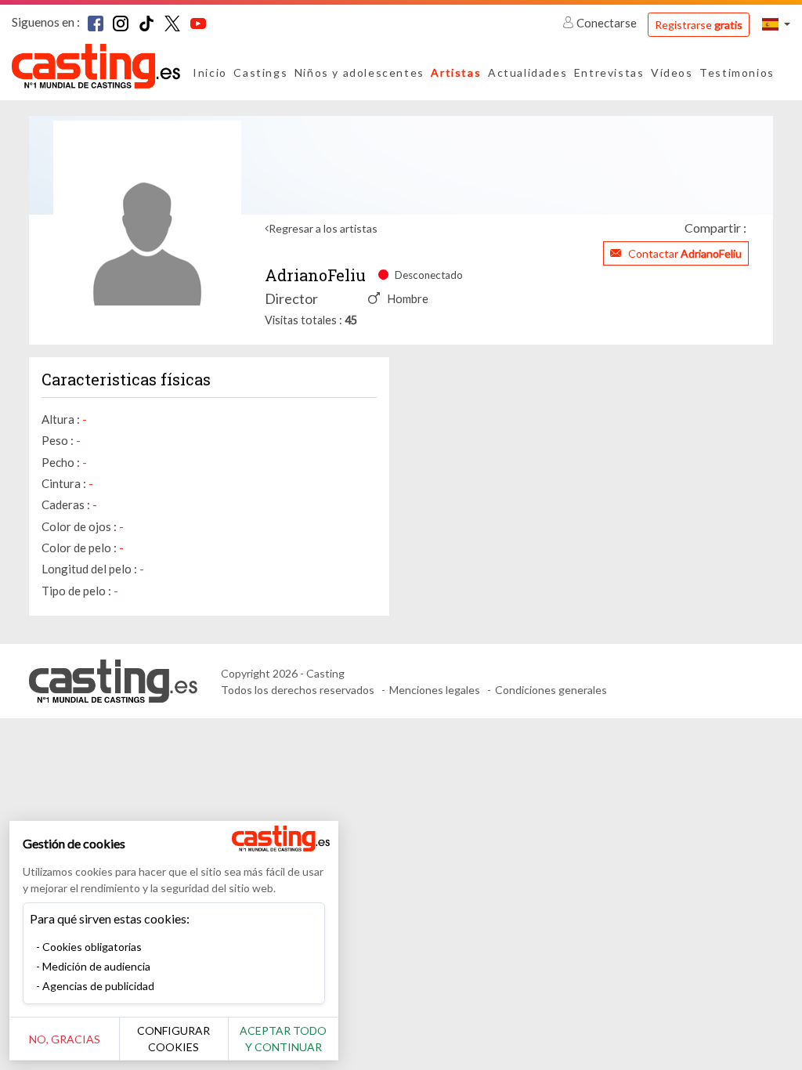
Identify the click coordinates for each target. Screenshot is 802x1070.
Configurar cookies (173, 1039)
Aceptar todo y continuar (283, 1039)
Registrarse (698, 24)
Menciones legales (434, 689)
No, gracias (64, 1039)
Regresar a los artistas (323, 228)
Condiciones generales (551, 689)
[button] (776, 23)
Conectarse (606, 23)
